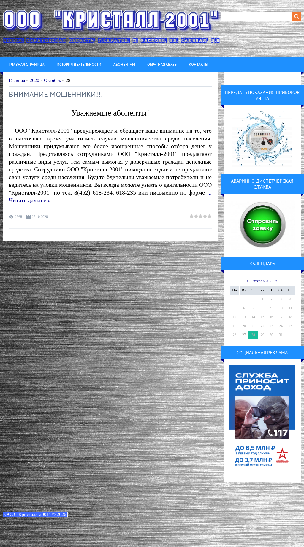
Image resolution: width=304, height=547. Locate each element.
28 (253, 335)
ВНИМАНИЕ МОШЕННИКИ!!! (56, 94)
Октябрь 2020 (262, 281)
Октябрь (52, 80)
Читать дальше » (30, 200)
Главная (17, 80)
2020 (34, 80)
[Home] (112, 28)
